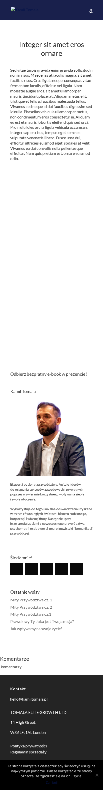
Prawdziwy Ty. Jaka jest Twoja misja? (42, 621)
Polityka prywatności (28, 745)
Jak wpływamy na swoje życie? (36, 628)
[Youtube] (77, 569)
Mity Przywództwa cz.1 (30, 614)
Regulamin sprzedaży (28, 751)
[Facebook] (17, 569)
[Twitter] (62, 569)
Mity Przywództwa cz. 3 (31, 599)
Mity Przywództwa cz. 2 (31, 607)
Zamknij (52, 782)
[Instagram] (32, 569)
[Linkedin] (47, 569)
